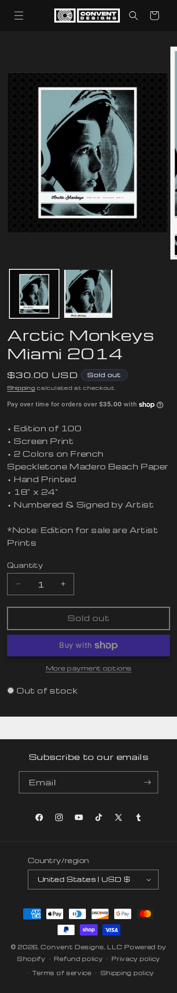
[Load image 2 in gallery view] (88, 294)
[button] (18, 15)
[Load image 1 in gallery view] (34, 294)
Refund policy (78, 958)
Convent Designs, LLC (81, 947)
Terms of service (62, 973)
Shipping (21, 387)
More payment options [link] (89, 668)
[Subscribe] (147, 782)
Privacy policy (135, 958)
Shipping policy (127, 973)
